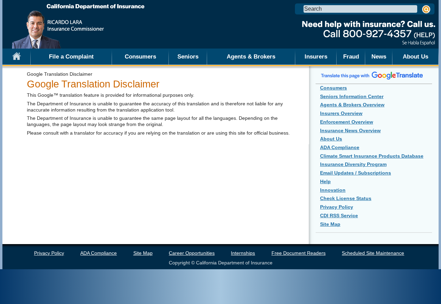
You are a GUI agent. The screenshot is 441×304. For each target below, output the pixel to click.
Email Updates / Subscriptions (355, 173)
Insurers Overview (341, 113)
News (378, 56)
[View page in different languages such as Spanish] (372, 75)
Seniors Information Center (351, 96)
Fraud (351, 56)
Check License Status (345, 198)
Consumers (140, 56)
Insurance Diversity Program (353, 164)
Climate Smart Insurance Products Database (371, 156)
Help (325, 181)
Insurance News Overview (350, 130)
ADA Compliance (339, 147)
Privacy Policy (336, 207)
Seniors (187, 56)
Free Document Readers (298, 253)
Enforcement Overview (346, 122)
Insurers (316, 56)
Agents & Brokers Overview (352, 104)
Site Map (330, 224)
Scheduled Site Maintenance (373, 253)
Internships (243, 253)
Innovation (333, 190)
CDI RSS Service (339, 215)
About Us (415, 56)
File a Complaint (71, 56)
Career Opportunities (192, 253)
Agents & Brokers (251, 56)
